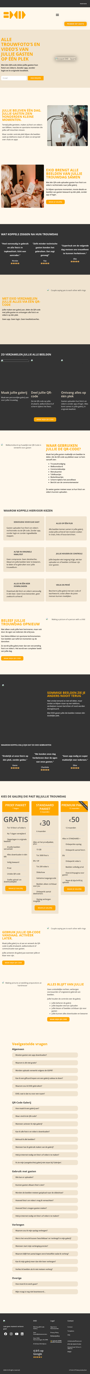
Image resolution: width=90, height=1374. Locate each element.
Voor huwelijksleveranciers (40, 1333)
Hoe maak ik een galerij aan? (27, 1108)
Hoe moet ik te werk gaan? (26, 1284)
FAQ (69, 1335)
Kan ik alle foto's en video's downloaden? (32, 1131)
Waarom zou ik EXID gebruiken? (28, 1086)
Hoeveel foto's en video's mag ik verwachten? (34, 1200)
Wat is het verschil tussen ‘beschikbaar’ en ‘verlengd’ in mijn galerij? (43, 1238)
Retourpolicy (55, 1336)
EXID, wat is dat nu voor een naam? (30, 1093)
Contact (70, 1327)
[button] (57, 14)
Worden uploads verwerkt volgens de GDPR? (34, 1070)
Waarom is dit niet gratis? (26, 1063)
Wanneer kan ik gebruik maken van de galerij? (34, 1147)
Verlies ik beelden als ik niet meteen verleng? (34, 1269)
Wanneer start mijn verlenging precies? (31, 1246)
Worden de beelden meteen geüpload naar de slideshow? (39, 1192)
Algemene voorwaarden (54, 1327)
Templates (71, 1331)
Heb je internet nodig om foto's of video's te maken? (37, 1155)
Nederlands (83, 3)
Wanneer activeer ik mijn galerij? (28, 1124)
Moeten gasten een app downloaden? (31, 1055)
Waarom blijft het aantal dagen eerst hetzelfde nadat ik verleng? (42, 1254)
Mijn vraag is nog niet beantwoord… (30, 1291)
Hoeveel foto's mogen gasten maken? (31, 1208)
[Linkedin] (22, 1333)
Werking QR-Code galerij (38, 1327)
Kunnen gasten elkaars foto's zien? (29, 1185)
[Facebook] (5, 1333)
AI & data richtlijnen (39, 1344)
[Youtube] (16, 1333)
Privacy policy (54, 1332)
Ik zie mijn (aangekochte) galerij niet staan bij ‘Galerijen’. (38, 1162)
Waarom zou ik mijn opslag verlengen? (31, 1230)
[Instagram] (11, 1333)
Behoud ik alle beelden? (25, 1139)
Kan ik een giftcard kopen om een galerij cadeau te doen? (39, 1078)
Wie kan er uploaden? (24, 1177)
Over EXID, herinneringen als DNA (40, 1339)
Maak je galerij (16, 888)
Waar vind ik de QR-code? (26, 1116)
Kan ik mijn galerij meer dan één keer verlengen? (35, 1261)
